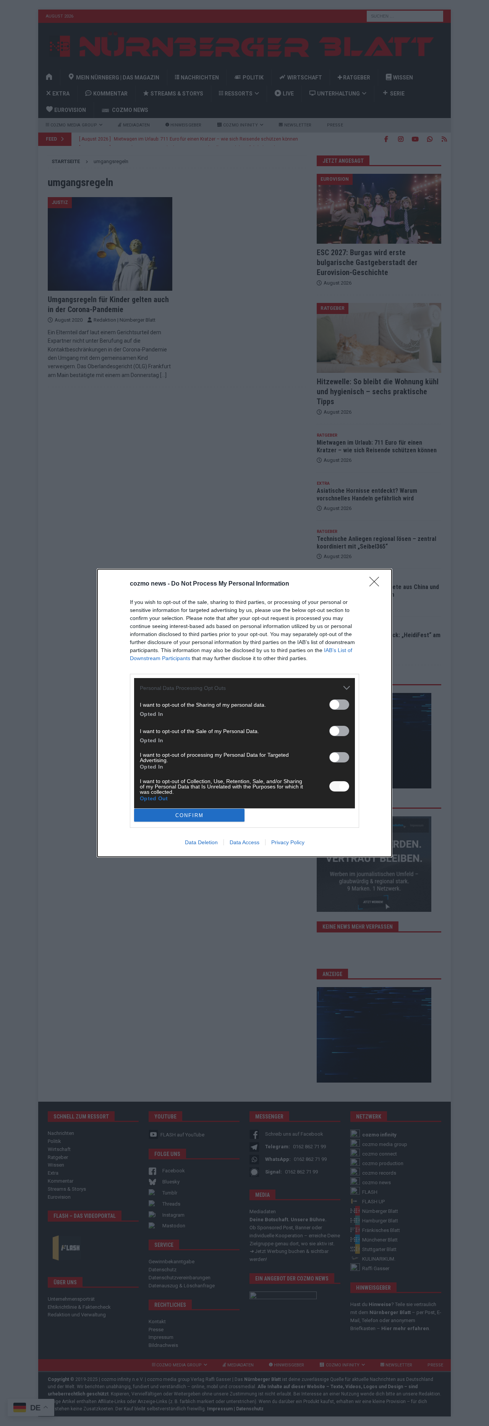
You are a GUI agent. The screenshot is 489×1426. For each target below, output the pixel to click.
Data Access (244, 842)
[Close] (376, 584)
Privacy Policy (287, 842)
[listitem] (244, 688)
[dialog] (244, 713)
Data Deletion (201, 842)
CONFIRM (189, 815)
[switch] (339, 704)
